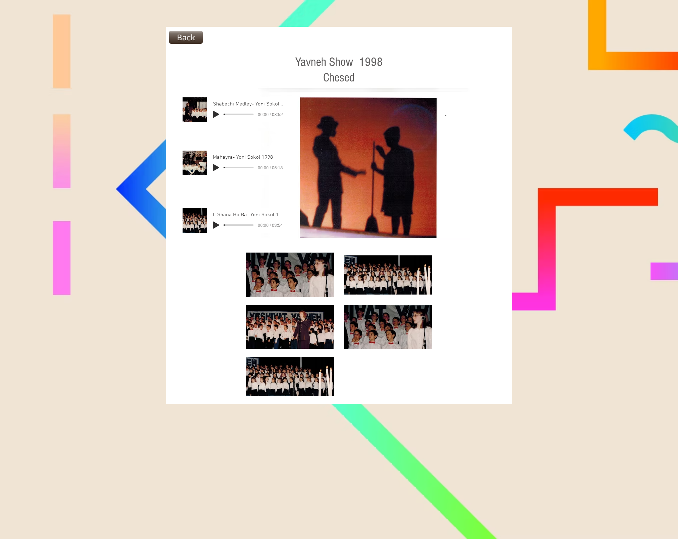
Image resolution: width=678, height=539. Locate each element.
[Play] (216, 114)
